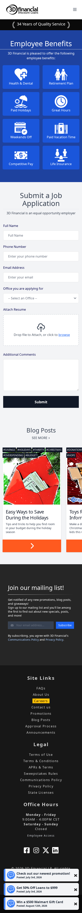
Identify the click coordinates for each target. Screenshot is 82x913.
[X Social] (46, 850)
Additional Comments (19, 354)
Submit (41, 402)
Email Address (13, 267)
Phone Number (14, 246)
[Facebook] (26, 850)
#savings (9, 449)
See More (39, 438)
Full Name (10, 226)
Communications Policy (23, 639)
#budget (31, 455)
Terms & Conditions (41, 761)
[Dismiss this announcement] (75, 875)
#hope (71, 455)
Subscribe (65, 625)
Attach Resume (14, 309)
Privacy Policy (54, 639)
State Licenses (41, 792)
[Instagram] (36, 850)
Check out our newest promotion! (43, 875)
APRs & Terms (41, 767)
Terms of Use (41, 754)
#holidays (24, 449)
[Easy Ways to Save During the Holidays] (32, 477)
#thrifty (38, 449)
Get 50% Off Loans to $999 (37, 889)
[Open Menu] (74, 9)
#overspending (13, 455)
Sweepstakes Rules (41, 773)
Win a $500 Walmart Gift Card (40, 903)
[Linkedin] (55, 850)
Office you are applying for (23, 288)
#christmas (54, 449)
